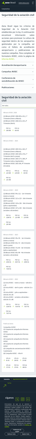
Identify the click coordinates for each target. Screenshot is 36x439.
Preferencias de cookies (17, 430)
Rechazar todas (11, 434)
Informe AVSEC (8, 59)
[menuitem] (17, 399)
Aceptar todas (25, 434)
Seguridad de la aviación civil (20, 379)
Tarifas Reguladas (24, 3)
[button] (18, 386)
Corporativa (7, 379)
